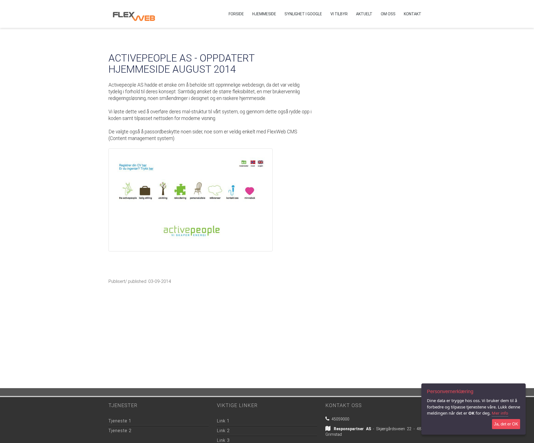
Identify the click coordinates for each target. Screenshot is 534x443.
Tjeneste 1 (120, 421)
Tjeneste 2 (120, 430)
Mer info (500, 413)
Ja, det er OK (506, 424)
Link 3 (223, 440)
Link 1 (223, 421)
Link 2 (223, 430)
